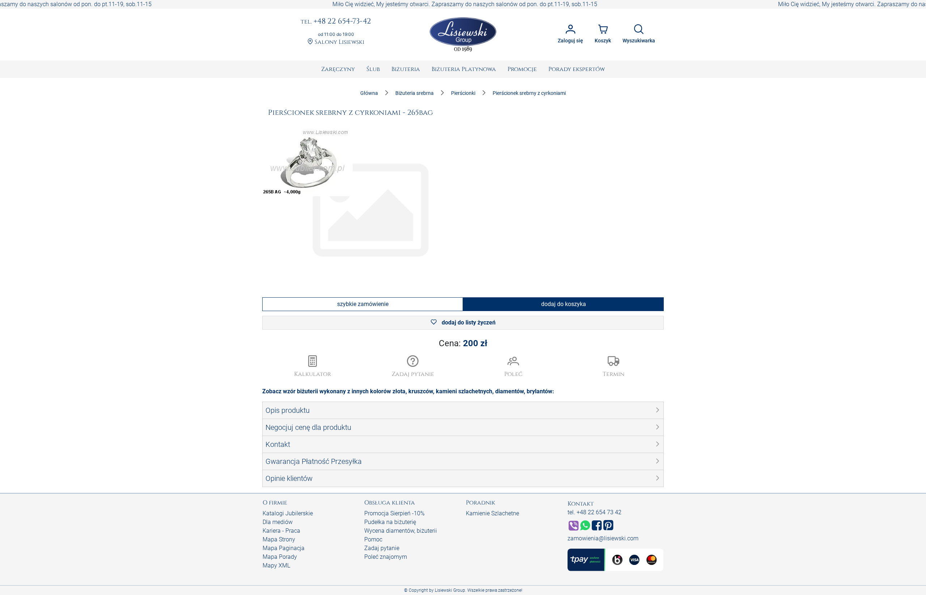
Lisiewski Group (450, 590)
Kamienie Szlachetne (492, 513)
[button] (413, 366)
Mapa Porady (280, 556)
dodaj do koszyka (563, 304)
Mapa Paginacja (284, 548)
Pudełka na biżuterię (390, 522)
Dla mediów (278, 522)
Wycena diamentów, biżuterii (400, 530)
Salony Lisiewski (338, 42)
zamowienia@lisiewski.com (603, 538)
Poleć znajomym (385, 556)
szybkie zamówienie (362, 304)
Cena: (463, 343)
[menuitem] (338, 69)
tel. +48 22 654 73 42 (594, 512)
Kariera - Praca (281, 530)
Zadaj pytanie (381, 548)
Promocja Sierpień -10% (394, 513)
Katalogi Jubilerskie (288, 513)
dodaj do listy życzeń (468, 322)
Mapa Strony (279, 539)
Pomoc (373, 539)
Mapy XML (276, 565)
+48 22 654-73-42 (336, 22)
